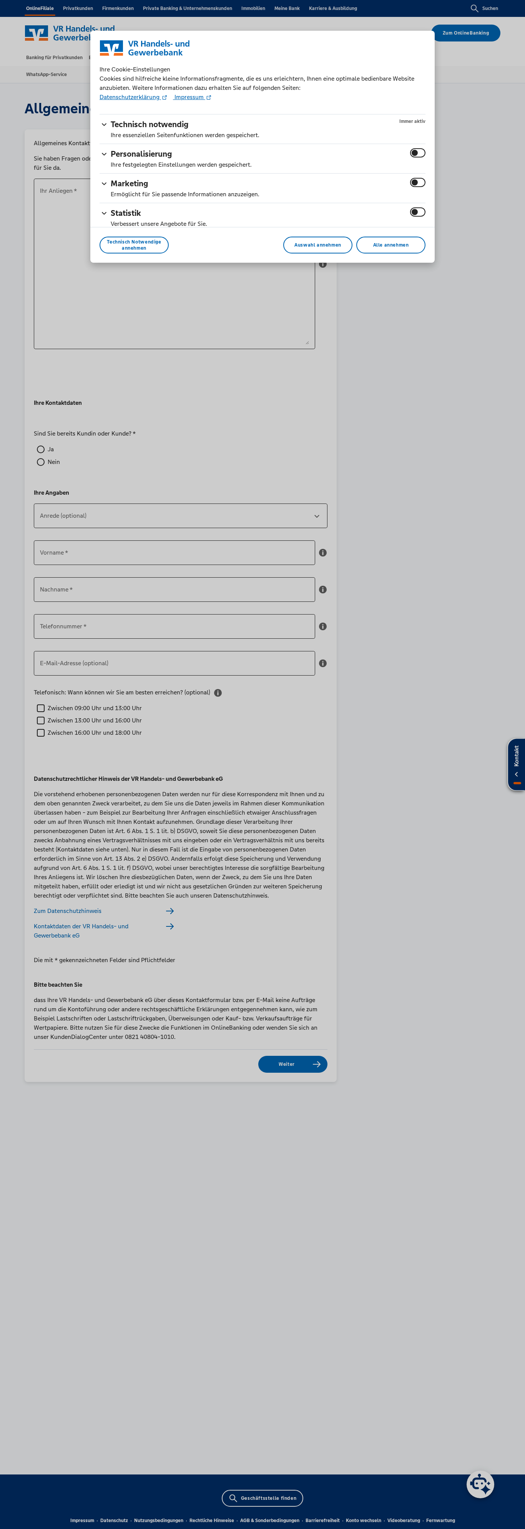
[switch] (417, 152)
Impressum (189, 97)
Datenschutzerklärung (130, 97)
